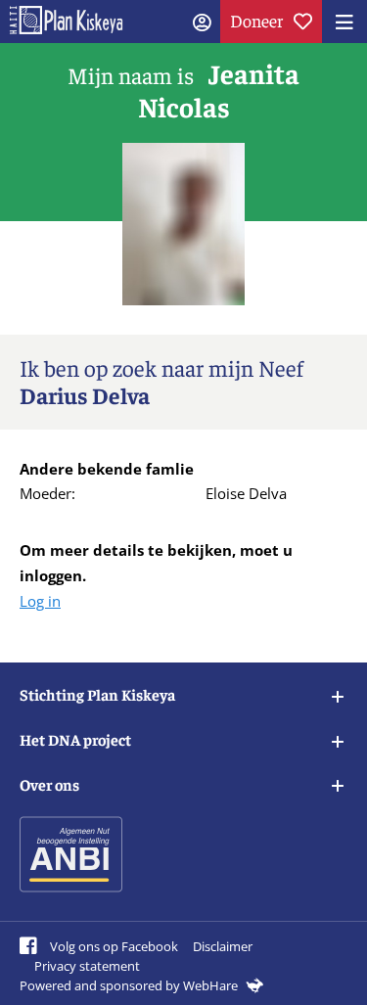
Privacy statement (87, 966)
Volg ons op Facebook (112, 946)
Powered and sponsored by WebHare (130, 985)
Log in (40, 601)
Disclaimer (222, 946)
